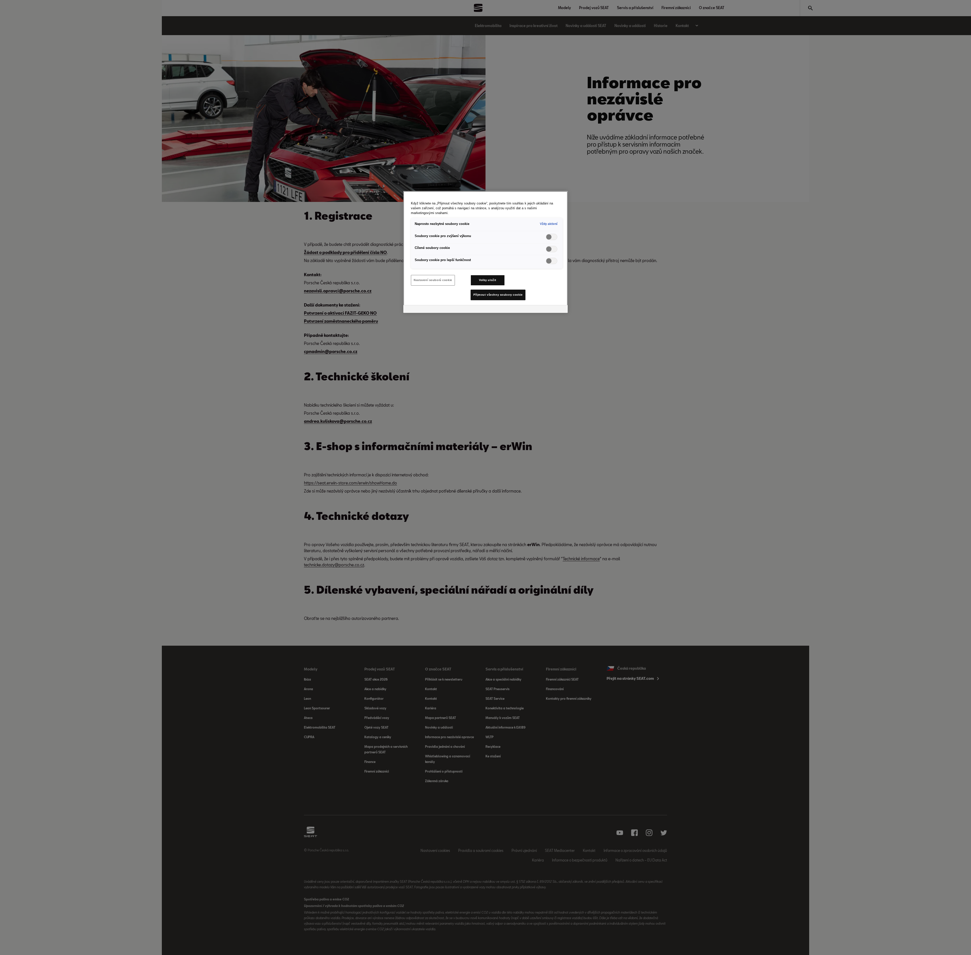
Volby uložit (487, 280)
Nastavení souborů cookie (433, 280)
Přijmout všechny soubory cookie (498, 294)
